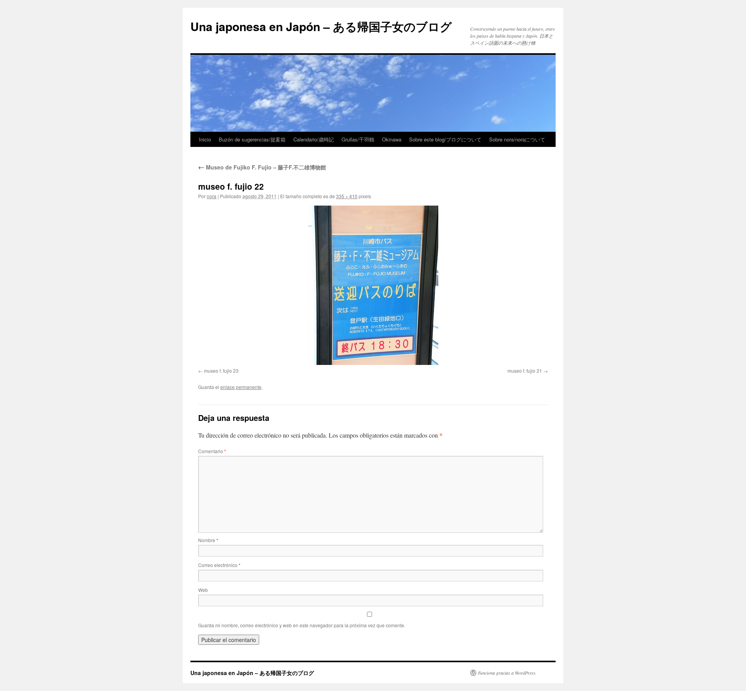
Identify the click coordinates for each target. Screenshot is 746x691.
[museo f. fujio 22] (373, 285)
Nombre (208, 540)
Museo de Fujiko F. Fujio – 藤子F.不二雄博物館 (262, 167)
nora (211, 196)
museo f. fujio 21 (524, 370)
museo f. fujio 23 (221, 370)
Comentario (212, 451)
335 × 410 (346, 196)
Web (203, 589)
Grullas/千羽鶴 (358, 139)
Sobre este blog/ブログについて (445, 139)
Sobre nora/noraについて (517, 139)
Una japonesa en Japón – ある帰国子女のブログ (321, 26)
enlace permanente (240, 387)
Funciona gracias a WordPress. (507, 673)
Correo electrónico (219, 565)
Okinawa (391, 139)
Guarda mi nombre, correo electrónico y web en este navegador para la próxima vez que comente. (301, 625)
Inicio (205, 139)
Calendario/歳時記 (313, 139)
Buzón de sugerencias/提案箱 (252, 139)
